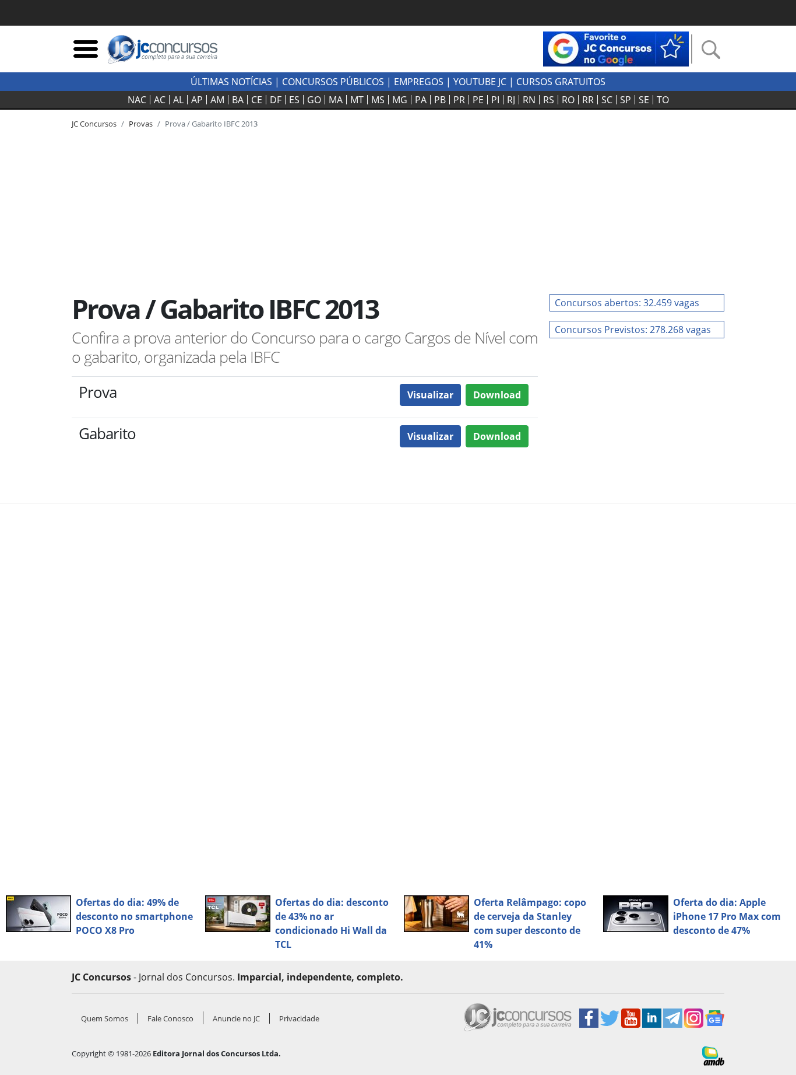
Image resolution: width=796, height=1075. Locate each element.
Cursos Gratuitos (560, 81)
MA (336, 99)
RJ (511, 99)
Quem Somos (104, 1018)
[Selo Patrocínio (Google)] (616, 47)
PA (421, 99)
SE (644, 99)
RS (548, 99)
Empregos (418, 81)
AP (197, 99)
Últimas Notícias (231, 81)
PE (478, 99)
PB (440, 99)
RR (588, 99)
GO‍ (314, 99)
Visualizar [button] (430, 394)
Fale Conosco (170, 1018)
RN (529, 99)
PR (459, 99)
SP (625, 99)
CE (256, 99)
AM (217, 99)
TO (663, 99)
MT (357, 99)
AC (159, 99)
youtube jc (479, 81)
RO (568, 99)
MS (378, 99)
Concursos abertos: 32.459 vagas (627, 302)
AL (178, 99)
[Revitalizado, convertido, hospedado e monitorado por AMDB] (713, 1055)
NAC (137, 99)
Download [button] (497, 394)
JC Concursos (94, 123)
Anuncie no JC (236, 1018)
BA (238, 99)
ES (294, 99)
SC (606, 99)
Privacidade (299, 1018)
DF (275, 99)
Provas (141, 123)
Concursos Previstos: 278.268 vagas (633, 329)
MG (399, 99)
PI (495, 99)
